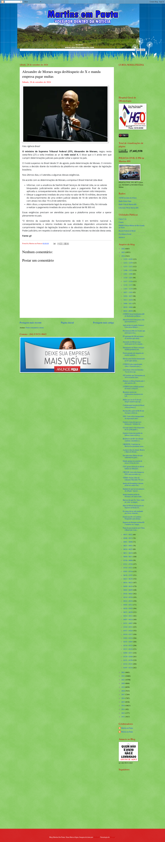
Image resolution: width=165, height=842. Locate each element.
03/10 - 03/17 (128, 634)
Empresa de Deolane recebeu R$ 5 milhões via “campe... (133, 523)
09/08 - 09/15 (128, 538)
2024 (123, 256)
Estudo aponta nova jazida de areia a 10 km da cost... (132, 462)
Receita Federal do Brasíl (127, 231)
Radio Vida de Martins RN (127, 204)
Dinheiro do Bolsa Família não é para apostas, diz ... (133, 382)
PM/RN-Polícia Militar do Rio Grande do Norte (131, 226)
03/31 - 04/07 (128, 623)
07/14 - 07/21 (128, 568)
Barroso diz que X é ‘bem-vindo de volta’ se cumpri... (133, 501)
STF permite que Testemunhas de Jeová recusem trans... (134, 376)
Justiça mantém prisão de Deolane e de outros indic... (133, 495)
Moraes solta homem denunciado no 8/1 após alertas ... (134, 359)
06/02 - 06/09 (128, 590)
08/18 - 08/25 (128, 549)
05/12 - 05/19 (128, 601)
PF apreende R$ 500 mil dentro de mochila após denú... (133, 337)
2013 (123, 709)
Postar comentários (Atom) (35, 327)
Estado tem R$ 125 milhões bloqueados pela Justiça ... (132, 518)
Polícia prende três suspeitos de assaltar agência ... (133, 354)
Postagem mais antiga (103, 322)
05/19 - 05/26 (128, 597)
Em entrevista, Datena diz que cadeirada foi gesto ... (133, 456)
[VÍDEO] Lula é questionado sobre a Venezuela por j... (132, 365)
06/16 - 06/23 (128, 582)
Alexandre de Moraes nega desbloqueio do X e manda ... (133, 343)
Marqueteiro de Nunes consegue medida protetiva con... (133, 348)
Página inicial (67, 322)
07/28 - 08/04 (128, 560)
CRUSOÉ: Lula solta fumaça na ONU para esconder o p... (133, 473)
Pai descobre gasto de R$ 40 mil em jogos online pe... (133, 412)
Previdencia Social (125, 234)
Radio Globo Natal (125, 201)
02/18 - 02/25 (128, 645)
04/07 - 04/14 (128, 619)
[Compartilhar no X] (63, 244)
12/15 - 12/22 (128, 266)
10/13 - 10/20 (128, 300)
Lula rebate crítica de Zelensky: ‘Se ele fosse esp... (133, 371)
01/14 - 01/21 (128, 664)
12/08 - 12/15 (128, 270)
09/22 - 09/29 (128, 311)
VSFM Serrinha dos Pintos (128, 198)
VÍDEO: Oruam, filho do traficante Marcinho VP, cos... (133, 478)
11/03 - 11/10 (128, 289)
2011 (123, 716)
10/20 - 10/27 (128, 296)
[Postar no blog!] (61, 244)
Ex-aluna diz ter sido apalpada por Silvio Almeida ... (133, 512)
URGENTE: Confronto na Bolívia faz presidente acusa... (133, 445)
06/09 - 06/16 (128, 586)
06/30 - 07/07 (128, 575)
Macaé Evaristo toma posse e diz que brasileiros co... (133, 320)
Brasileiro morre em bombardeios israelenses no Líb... (133, 394)
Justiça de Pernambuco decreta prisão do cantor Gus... (133, 484)
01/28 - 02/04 (128, 656)
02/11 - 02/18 (128, 649)
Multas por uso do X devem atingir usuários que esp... (132, 400)
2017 (123, 694)
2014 (123, 705)
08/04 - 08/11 (128, 556)
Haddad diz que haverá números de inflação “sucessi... (133, 490)
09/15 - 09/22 (128, 534)
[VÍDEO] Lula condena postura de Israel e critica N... (133, 387)
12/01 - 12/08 (128, 274)
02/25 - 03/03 (128, 642)
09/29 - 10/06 (128, 307)
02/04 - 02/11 (128, 653)
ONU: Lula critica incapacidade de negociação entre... (133, 417)
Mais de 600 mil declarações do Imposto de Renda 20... (133, 506)
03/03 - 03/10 (128, 638)
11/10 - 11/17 (128, 285)
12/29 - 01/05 (128, 259)
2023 (123, 672)
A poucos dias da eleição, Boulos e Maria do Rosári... (134, 451)
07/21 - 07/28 (128, 564)
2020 (123, 683)
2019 (123, 687)
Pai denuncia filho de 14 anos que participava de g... (134, 332)
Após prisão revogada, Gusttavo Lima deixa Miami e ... (133, 326)
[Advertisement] (134, 809)
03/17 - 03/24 (128, 630)
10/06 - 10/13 (128, 303)
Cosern (121, 222)
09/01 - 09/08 (128, 542)
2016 (123, 698)
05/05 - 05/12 (128, 605)
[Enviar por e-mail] (58, 244)
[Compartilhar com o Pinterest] (68, 244)
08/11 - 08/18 (128, 553)
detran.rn (122, 237)
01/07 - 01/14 (128, 667)
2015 (123, 702)
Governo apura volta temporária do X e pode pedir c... (133, 428)
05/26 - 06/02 (128, 593)
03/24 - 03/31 (128, 627)
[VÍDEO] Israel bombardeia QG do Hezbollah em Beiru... (133, 315)
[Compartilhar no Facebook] (65, 244)
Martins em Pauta (127, 728)
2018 (123, 691)
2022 (123, 676)
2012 (123, 713)
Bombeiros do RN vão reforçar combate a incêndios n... (133, 439)
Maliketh (96, 837)
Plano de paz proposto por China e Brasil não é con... (134, 529)
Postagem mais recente (31, 322)
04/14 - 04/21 (128, 616)
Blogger (112, 837)
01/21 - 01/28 (128, 660)
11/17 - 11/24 (128, 281)
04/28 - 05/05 (128, 608)
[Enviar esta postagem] (54, 243)
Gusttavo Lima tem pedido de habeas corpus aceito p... (133, 434)
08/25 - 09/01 (128, 545)
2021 (123, 680)
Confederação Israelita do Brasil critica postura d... (133, 406)
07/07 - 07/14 (128, 571)
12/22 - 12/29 (128, 263)
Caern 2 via (122, 219)
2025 (123, 252)
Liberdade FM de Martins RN (128, 208)
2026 (123, 248)
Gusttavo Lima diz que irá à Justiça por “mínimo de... (132, 423)
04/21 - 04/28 (128, 612)
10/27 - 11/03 (128, 292)
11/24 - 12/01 (128, 277)
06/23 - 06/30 (128, 579)
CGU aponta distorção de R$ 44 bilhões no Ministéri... (133, 467)
